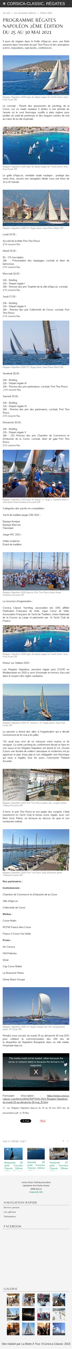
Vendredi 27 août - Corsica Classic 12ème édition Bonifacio (58, 1165)
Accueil (6, 13)
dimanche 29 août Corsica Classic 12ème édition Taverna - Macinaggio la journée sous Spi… (13, 1165)
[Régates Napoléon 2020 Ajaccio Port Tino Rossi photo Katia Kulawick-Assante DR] (36, 553)
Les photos (10, 1212)
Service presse (12, 1207)
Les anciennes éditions (25, 13)
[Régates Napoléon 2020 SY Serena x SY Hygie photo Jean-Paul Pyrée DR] (36, 685)
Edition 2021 (46, 13)
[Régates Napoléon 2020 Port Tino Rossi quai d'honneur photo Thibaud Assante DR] (36, 830)
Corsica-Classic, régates (36, 3)
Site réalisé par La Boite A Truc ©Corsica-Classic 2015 (36, 1343)
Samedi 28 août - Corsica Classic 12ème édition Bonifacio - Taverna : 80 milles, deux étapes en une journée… (36, 1165)
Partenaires (10, 1216)
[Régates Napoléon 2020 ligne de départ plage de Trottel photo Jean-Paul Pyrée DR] (36, 56)
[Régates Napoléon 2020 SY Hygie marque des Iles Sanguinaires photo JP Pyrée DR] (36, 988)
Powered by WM (36, 1192)
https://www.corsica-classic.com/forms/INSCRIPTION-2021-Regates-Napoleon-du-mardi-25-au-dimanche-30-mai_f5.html (36, 1099)
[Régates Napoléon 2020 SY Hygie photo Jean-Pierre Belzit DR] (36, 191)
